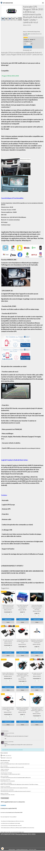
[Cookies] (2, 848)
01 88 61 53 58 (9, 757)
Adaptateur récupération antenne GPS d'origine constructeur (37, 641)
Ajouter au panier (27, 47)
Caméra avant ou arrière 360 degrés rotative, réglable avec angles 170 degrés (22, 675)
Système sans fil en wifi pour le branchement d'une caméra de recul (8, 607)
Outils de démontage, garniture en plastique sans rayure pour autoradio (36, 607)
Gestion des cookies (32, 849)
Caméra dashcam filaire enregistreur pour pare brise (22, 641)
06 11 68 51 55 (8, 755)
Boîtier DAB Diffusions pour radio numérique (8, 673)
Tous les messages (4, 798)
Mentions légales (12, 849)
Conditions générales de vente (22, 849)
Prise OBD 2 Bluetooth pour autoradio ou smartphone (22, 607)
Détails (8, 622)
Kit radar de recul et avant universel (8, 640)
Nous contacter (4, 753)
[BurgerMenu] (42, 3)
